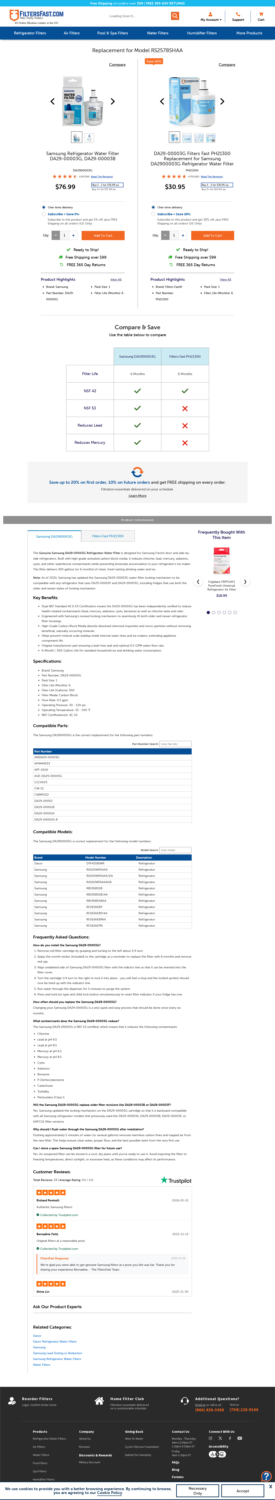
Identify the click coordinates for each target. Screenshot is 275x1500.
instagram (210, 1438)
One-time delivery (60, 207)
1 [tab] (208, 612)
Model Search (149, 850)
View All (116, 279)
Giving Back (134, 1431)
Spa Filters (40, 1471)
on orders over (116, 3)
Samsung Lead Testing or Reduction (57, 1353)
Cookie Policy (109, 1492)
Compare (117, 64)
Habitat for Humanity (138, 1455)
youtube (239, 1438)
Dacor (37, 1336)
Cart (261, 20)
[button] (270, 1486)
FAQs (175, 1462)
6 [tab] (235, 612)
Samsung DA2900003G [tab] (54, 536)
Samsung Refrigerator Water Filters (57, 1359)
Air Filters (39, 1447)
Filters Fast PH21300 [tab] (108, 536)
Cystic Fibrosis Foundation (142, 1447)
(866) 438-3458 (209, 1410)
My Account (209, 20)
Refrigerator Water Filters (49, 1438)
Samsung (39, 1347)
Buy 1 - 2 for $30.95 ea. (215, 184)
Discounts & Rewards (95, 1455)
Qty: (46, 235)
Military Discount (89, 1462)
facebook (230, 1438)
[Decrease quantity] (56, 235)
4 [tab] (224, 612)
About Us (85, 1438)
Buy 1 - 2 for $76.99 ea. (105, 184)
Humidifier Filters (44, 1479)
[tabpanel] (222, 575)
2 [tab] (213, 612)
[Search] (175, 16)
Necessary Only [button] (198, 1491)
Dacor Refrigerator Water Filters (55, 1341)
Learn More (138, 495)
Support (238, 20)
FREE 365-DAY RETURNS (165, 3)
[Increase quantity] (73, 235)
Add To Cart (103, 235)
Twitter (220, 1438)
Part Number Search (145, 744)
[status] (64, 235)
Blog (175, 1469)
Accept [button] (243, 1490)
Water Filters (41, 1365)
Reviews (84, 1447)
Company (86, 1431)
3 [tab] (219, 612)
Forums (178, 1477)
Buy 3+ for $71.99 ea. (104, 189)
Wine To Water (134, 1438)
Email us (200, 1405)
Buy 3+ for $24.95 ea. (214, 189)
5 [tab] (229, 612)
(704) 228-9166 (244, 1409)
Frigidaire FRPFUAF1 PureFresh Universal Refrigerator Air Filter (221, 585)
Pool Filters (40, 1463)
